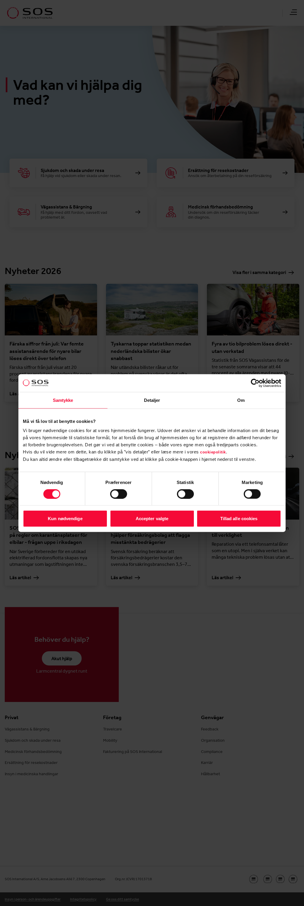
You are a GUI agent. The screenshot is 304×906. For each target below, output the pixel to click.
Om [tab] (241, 399)
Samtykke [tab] (63, 399)
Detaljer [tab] (152, 399)
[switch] (118, 494)
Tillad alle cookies (239, 518)
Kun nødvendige (65, 518)
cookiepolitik (213, 452)
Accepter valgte (152, 518)
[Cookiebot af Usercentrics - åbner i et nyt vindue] (255, 382)
